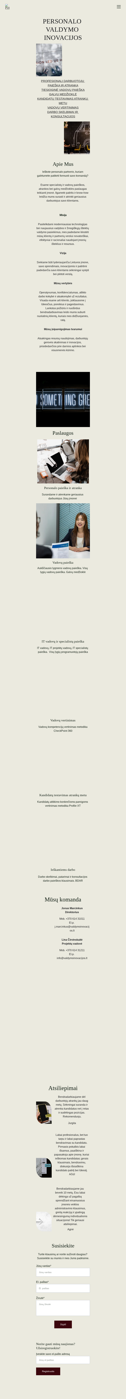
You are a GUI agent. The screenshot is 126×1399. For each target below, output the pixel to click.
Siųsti (63, 1324)
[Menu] (119, 6)
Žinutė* (40, 1298)
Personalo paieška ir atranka (63, 488)
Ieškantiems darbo (63, 869)
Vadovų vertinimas (62, 720)
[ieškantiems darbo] (63, 848)
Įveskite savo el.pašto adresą (53, 1354)
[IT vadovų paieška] (63, 620)
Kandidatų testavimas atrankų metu (63, 795)
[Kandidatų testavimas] (63, 774)
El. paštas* (42, 1282)
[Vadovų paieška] (63, 530)
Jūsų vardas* (43, 1266)
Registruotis (48, 1371)
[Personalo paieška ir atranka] (63, 461)
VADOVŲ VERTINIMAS (63, 107)
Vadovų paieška (62, 562)
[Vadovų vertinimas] (63, 699)
